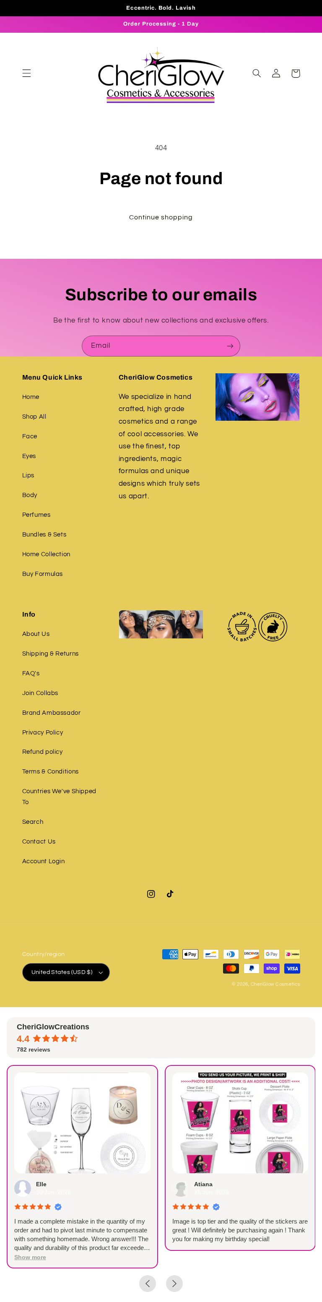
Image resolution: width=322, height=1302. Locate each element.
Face (30, 436)
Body (30, 495)
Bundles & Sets (44, 534)
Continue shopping (161, 217)
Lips (28, 475)
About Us (36, 634)
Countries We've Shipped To (59, 796)
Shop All (34, 417)
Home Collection (46, 554)
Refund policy (42, 752)
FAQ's (31, 673)
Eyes (29, 456)
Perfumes (36, 515)
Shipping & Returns (50, 654)
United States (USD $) (62, 972)
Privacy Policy (42, 732)
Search (33, 822)
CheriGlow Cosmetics (275, 984)
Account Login (43, 861)
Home (31, 397)
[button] (26, 73)
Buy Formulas (42, 574)
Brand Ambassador (51, 713)
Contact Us (39, 841)
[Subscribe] (230, 346)
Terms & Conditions (50, 771)
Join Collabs (40, 693)
